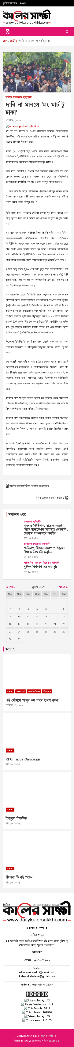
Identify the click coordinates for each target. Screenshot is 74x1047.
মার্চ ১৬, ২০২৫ (13, 764)
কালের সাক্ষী (46, 1036)
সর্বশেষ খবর (17, 514)
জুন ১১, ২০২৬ (31, 571)
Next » (63, 587)
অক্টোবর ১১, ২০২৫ (15, 705)
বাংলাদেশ (28, 521)
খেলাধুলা (38, 562)
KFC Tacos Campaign (23, 759)
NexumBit (52, 1041)
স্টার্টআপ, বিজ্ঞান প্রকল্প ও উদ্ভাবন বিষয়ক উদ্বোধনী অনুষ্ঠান (44, 550)
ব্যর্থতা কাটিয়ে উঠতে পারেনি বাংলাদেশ (29, 486)
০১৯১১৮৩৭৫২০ (40, 960)
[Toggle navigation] (7, 31)
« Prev (10, 587)
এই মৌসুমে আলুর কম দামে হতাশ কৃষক (32, 700)
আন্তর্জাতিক (28, 562)
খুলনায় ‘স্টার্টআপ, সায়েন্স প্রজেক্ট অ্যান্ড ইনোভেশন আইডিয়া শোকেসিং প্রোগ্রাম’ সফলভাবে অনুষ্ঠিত (46, 530)
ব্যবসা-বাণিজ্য (34, 691)
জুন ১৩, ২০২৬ (31, 538)
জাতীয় (9, 97)
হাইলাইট (27, 97)
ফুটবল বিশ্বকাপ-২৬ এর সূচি (40, 567)
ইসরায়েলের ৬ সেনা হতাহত (50, 498)
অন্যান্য (11, 649)
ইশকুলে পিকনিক (16, 818)
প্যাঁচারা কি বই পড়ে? (19, 877)
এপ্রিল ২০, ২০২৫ (14, 120)
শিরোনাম (17, 97)
